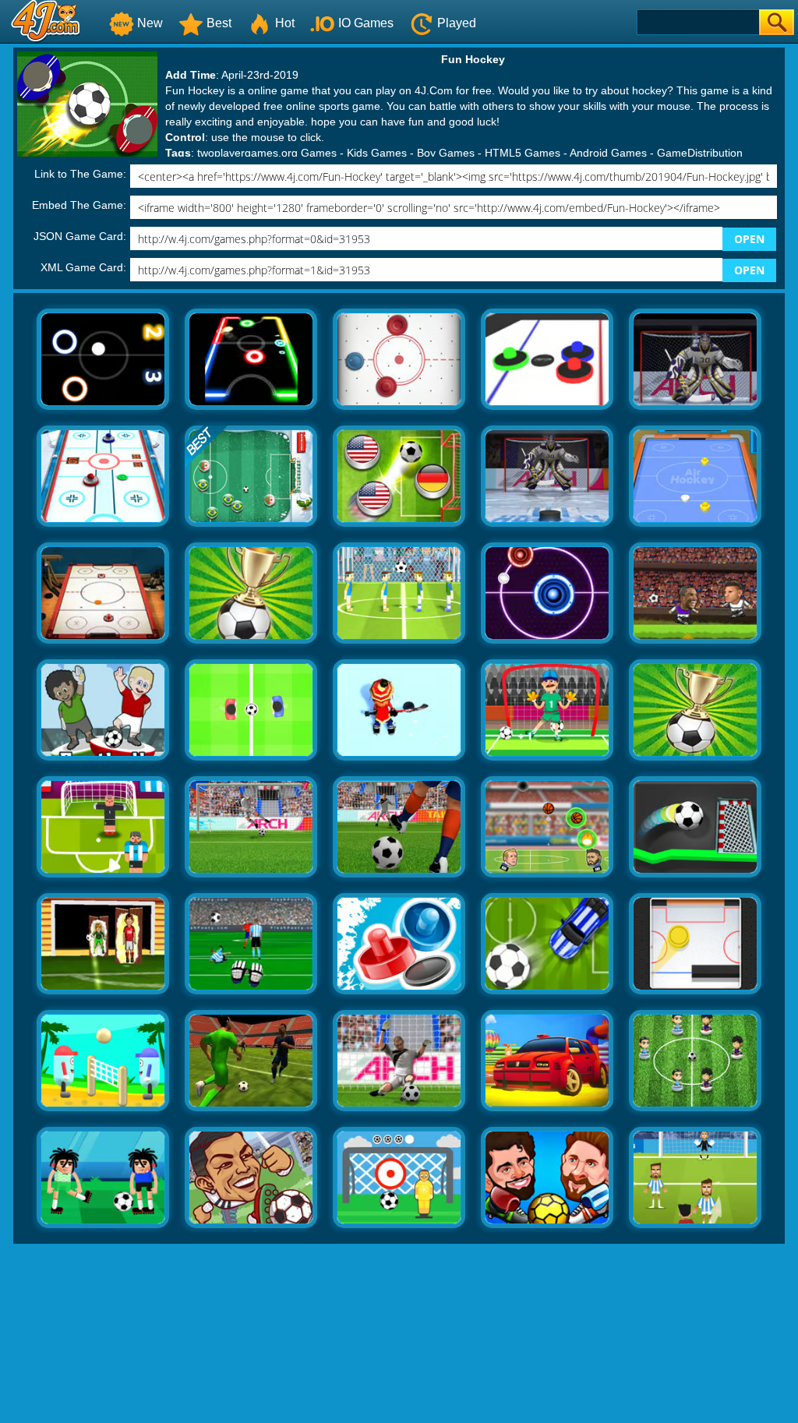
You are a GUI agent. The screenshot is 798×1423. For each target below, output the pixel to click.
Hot (285, 23)
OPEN (749, 238)
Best (219, 23)
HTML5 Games (522, 153)
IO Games (366, 23)
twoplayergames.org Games (267, 153)
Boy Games (446, 153)
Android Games (608, 153)
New (150, 23)
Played (456, 23)
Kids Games (377, 153)
